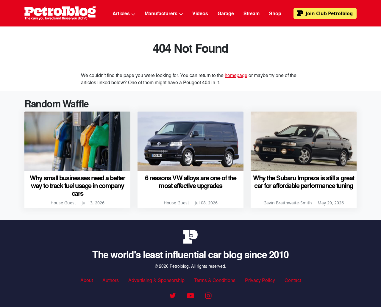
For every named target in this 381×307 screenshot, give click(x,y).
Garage (226, 13)
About (86, 280)
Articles (122, 13)
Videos (200, 13)
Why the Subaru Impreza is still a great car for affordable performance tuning (303, 181)
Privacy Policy (260, 280)
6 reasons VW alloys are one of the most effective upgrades (190, 181)
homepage (236, 75)
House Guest (63, 203)
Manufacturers (162, 13)
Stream (251, 13)
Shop (275, 13)
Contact (293, 280)
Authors (110, 280)
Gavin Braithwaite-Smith (287, 203)
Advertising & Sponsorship (156, 280)
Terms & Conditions (214, 280)
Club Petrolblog (329, 13)
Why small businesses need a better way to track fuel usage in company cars (77, 185)
